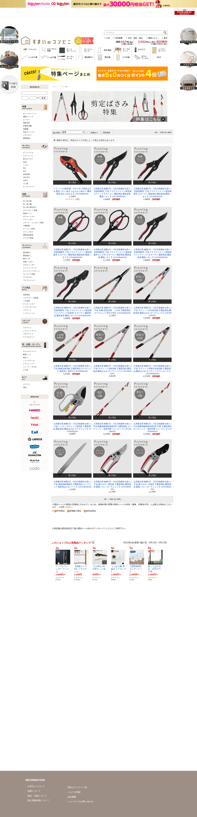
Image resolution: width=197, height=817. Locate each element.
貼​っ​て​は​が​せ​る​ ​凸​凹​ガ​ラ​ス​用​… (154, 569)
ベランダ (62, 86)
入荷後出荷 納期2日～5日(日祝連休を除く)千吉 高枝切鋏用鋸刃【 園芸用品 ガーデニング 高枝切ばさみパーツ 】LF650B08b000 (72, 484)
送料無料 (106, 133)
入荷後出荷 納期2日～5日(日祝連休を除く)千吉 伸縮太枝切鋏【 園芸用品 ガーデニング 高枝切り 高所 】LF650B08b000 (72, 368)
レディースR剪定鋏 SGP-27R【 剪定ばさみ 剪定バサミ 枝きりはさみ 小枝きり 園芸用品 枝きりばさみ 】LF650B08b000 (72, 191)
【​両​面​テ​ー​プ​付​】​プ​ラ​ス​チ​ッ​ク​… (80, 569)
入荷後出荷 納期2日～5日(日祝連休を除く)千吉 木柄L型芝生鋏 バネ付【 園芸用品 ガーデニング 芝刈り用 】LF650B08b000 (112, 310)
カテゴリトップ (55, 86)
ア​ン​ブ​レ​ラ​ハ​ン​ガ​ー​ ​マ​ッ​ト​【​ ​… (62, 569)
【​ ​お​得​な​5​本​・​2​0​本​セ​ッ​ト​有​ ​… (99, 569)
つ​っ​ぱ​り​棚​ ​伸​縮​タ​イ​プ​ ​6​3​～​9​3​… (118, 569)
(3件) (77, 199)
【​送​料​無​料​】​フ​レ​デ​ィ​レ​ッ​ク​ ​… (135, 569)
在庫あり (94, 133)
